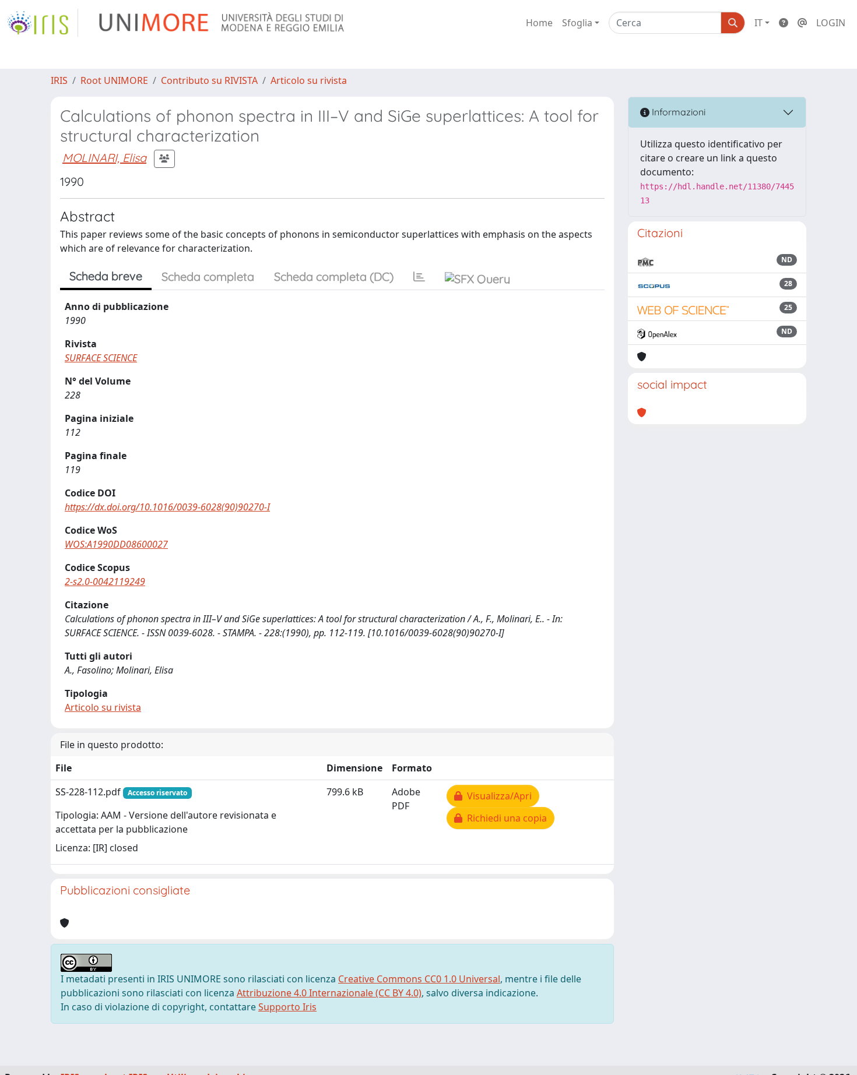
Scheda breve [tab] (105, 276)
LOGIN (830, 22)
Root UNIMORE (114, 80)
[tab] (419, 277)
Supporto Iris (287, 1006)
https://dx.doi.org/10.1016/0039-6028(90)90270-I (167, 507)
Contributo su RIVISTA (209, 80)
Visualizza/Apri (497, 795)
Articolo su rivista (309, 80)
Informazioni (677, 112)
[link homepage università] (222, 23)
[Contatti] (802, 22)
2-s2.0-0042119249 (105, 581)
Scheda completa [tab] (207, 276)
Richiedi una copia (504, 818)
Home (539, 22)
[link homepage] (42, 23)
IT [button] (758, 22)
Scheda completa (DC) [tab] (334, 276)
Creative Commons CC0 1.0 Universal (419, 978)
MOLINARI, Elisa (104, 157)
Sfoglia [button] (577, 22)
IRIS (59, 80)
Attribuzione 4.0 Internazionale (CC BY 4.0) (329, 992)
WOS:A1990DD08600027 (116, 544)
